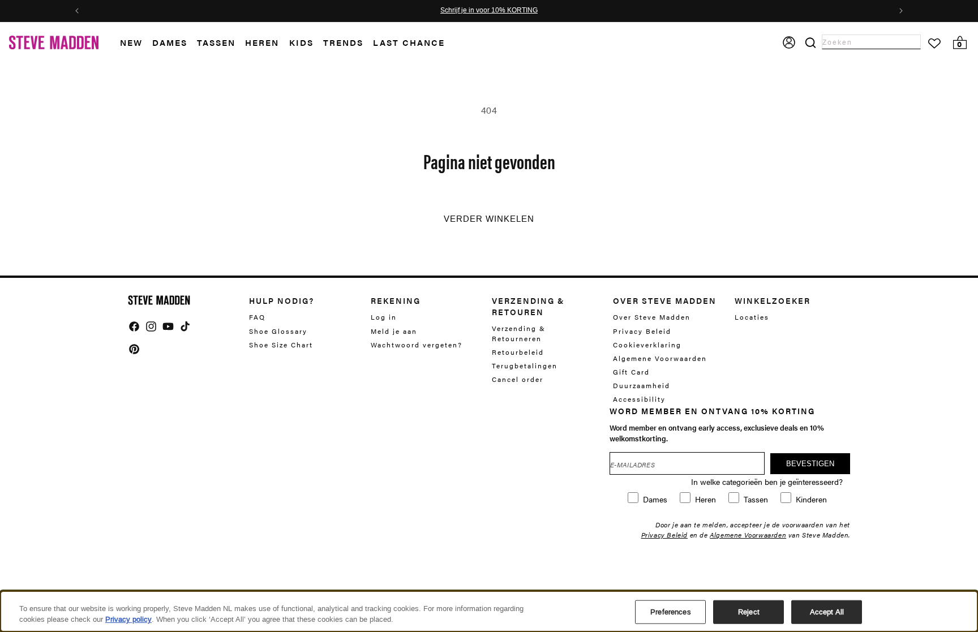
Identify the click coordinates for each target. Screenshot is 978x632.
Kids (301, 42)
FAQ (257, 317)
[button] (136, 42)
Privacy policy (128, 619)
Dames (169, 42)
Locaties (752, 317)
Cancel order (517, 379)
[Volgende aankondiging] (901, 11)
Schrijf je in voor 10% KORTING (489, 10)
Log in (384, 317)
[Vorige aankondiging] (77, 11)
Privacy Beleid (642, 331)
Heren (262, 42)
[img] (134, 326)
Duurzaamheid (641, 385)
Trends (343, 42)
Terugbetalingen (524, 365)
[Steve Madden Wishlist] (934, 43)
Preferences (670, 612)
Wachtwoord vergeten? (416, 344)
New (131, 42)
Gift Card (631, 372)
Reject (749, 612)
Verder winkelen (489, 219)
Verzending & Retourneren (519, 333)
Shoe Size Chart (281, 344)
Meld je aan (394, 331)
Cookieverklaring (647, 344)
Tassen (216, 42)
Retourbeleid (518, 352)
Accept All (827, 612)
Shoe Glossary (278, 331)
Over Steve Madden (651, 317)
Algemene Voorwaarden (660, 358)
